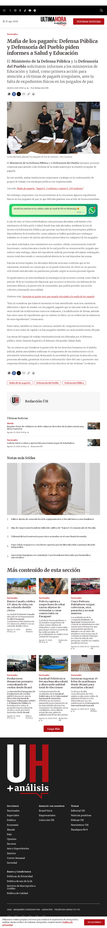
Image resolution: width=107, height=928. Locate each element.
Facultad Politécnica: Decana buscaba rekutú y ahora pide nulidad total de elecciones (53, 683)
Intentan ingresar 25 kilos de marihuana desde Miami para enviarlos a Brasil (84, 683)
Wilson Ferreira (29, 717)
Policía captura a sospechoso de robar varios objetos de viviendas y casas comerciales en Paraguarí (52, 609)
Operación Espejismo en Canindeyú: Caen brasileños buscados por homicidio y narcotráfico (51, 556)
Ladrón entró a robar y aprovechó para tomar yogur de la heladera (40, 443)
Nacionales (12, 34)
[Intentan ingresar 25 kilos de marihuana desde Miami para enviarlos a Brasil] (85, 663)
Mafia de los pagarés (20, 383)
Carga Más (53, 729)
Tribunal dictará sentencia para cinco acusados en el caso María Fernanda (48, 536)
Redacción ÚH (36, 401)
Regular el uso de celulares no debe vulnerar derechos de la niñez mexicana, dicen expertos (45, 427)
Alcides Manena (29, 630)
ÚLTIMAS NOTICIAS (89, 21)
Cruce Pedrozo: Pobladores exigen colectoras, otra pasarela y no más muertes (83, 607)
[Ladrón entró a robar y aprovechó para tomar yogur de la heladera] (93, 442)
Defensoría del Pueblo (47, 383)
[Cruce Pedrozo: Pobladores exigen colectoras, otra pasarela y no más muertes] (85, 586)
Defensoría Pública (74, 383)
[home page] (53, 21)
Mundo (10, 423)
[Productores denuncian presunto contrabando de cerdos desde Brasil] (21, 663)
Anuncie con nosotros (52, 806)
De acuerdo (94, 922)
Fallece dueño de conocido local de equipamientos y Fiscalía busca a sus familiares (52, 519)
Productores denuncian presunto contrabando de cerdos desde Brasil (20, 683)
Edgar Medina (93, 710)
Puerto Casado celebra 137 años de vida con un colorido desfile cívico (21, 606)
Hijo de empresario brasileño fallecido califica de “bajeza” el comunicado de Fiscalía (53, 528)
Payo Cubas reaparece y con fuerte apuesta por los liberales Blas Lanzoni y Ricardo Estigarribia (53, 546)
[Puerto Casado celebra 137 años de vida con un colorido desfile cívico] (21, 586)
